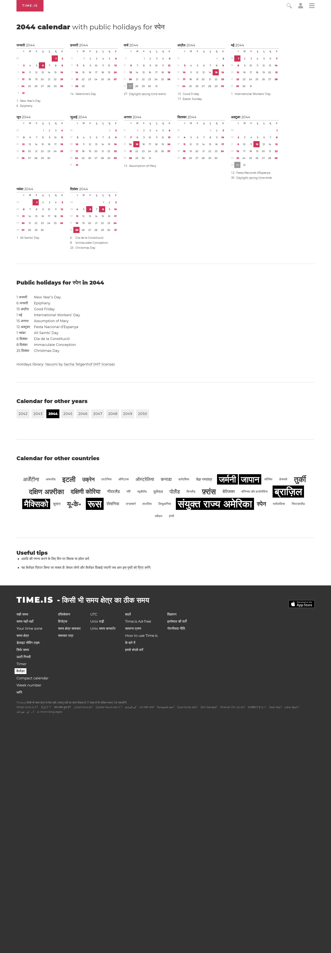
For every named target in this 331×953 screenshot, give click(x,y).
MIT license (104, 364)
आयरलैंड (51, 479)
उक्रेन (88, 479)
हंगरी (171, 516)
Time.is (30, 5)
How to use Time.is (141, 636)
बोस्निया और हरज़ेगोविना (254, 491)
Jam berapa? (208, 707)
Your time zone (29, 628)
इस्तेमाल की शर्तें (177, 621)
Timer (21, 664)
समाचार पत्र (65, 636)
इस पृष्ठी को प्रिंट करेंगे (136, 567)
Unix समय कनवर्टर (103, 628)
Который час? (166, 707)
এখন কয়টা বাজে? (147, 707)
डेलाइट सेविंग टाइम (27, 643)
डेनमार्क (283, 479)
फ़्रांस (209, 491)
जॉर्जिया (268, 479)
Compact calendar (32, 678)
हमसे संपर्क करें (134, 650)
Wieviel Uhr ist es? (232, 707)
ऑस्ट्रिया (123, 479)
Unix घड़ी (97, 621)
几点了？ (46, 707)
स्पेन (159, 27)
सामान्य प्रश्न (133, 628)
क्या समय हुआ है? (62, 707)
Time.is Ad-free (138, 621)
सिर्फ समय (22, 650)
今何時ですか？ (257, 707)
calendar (90, 27)
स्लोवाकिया (279, 504)
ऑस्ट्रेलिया (145, 479)
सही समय (22, 614)
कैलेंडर (20, 671)
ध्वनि (19, 692)
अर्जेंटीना (31, 479)
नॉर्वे (128, 491)
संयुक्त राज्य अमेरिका (215, 504)
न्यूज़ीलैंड (142, 491)
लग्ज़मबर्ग (131, 504)
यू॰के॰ (74, 504)
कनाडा (166, 479)
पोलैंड (175, 491)
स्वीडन (158, 516)
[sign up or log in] (300, 7)
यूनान (56, 504)
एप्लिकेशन (64, 614)
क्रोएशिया (183, 479)
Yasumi (51, 364)
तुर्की (300, 479)
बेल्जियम (229, 491)
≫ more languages (49, 712)
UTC (93, 614)
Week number (28, 685)
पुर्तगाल (158, 491)
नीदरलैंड (113, 491)
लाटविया (147, 504)
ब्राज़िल (288, 492)
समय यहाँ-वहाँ (24, 621)
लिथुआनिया (164, 504)
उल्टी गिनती (23, 657)
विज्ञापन (171, 614)
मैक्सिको (36, 504)
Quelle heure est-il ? (109, 707)
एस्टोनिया (106, 479)
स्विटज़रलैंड (298, 504)
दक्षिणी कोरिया (85, 491)
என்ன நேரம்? (292, 707)
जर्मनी (227, 479)
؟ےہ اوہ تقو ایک (25, 712)
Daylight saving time (143, 94)
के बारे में (130, 643)
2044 (30, 45)
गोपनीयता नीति (176, 628)
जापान (250, 479)
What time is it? (27, 707)
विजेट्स (62, 621)
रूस (95, 504)
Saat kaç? (275, 707)
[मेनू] (312, 6)
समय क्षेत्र (22, 636)
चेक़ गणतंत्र (204, 479)
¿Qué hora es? (83, 707)
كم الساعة (130, 707)
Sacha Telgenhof (78, 364)
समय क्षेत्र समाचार (69, 628)
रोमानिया (113, 503)
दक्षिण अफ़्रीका (46, 491)
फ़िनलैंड (191, 491)
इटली (68, 479)
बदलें (128, 614)
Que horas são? (187, 707)
